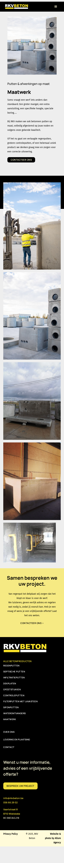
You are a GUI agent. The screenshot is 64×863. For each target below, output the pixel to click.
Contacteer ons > (32, 623)
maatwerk (9, 719)
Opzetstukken (12, 689)
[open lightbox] (32, 226)
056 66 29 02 (10, 802)
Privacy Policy (10, 833)
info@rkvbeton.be (13, 798)
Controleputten (13, 695)
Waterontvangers (14, 713)
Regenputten (11, 665)
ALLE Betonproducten (17, 661)
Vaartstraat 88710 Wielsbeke (11, 811)
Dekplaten (9, 683)
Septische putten (14, 671)
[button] (56, 7)
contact (8, 747)
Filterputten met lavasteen (20, 701)
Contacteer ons (21, 159)
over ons (8, 731)
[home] (16, 6)
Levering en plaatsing (16, 739)
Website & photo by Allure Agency (53, 838)
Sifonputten (11, 707)
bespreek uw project (20, 785)
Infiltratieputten (14, 677)
